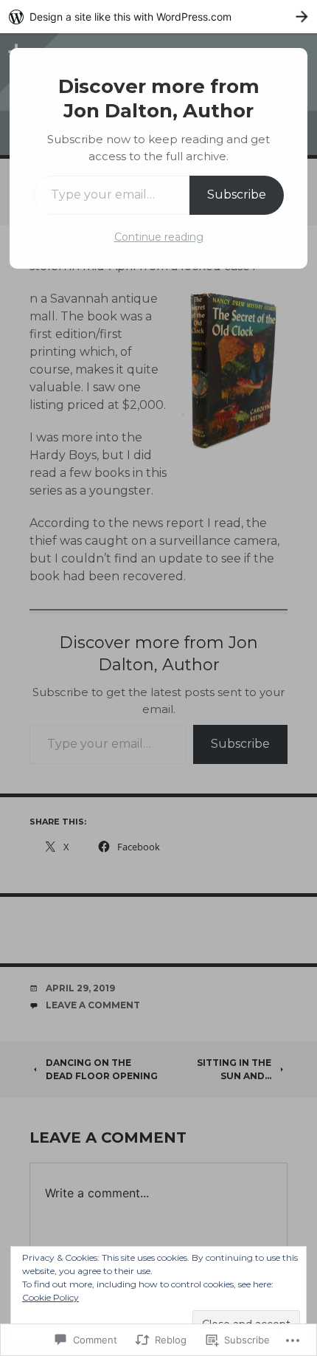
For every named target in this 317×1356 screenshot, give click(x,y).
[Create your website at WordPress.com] (158, 16)
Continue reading (158, 237)
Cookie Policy (50, 1297)
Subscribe (236, 194)
